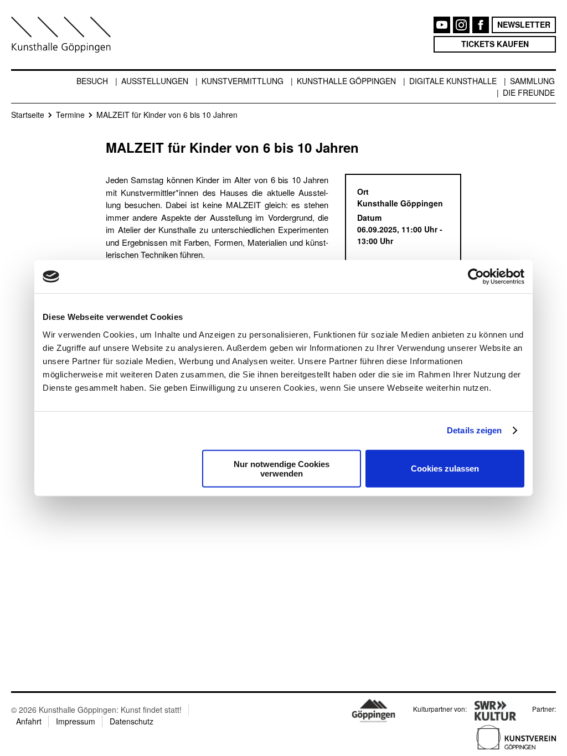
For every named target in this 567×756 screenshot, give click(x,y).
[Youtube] (442, 25)
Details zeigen (474, 430)
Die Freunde (529, 92)
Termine (70, 114)
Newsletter (523, 24)
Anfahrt (29, 721)
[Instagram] (461, 25)
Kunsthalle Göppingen (346, 80)
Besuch (92, 80)
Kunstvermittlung (243, 80)
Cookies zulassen (445, 468)
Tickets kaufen (495, 43)
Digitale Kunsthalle (453, 80)
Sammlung (532, 80)
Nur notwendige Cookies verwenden (281, 468)
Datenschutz (131, 721)
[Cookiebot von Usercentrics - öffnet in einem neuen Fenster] (475, 276)
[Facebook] (480, 25)
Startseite (27, 114)
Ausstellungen (154, 80)
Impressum (75, 721)
